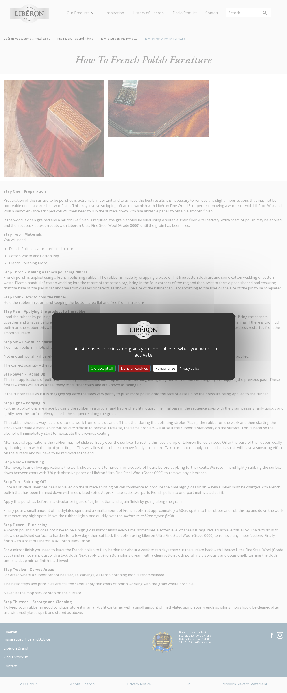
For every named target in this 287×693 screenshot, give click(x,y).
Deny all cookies (134, 368)
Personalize (165, 368)
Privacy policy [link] (189, 368)
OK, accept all (102, 368)
